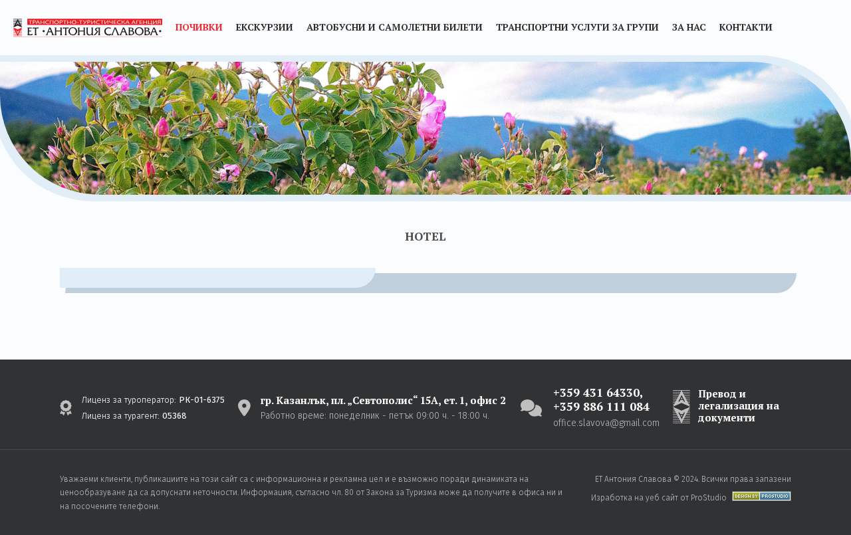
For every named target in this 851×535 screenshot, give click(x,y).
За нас (689, 27)
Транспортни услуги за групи (577, 27)
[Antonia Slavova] (87, 28)
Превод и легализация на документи (738, 405)
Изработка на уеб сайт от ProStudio (659, 497)
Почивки (199, 27)
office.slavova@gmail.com (606, 423)
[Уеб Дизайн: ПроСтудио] (759, 497)
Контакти (746, 27)
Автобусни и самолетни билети (394, 27)
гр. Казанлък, (383, 400)
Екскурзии (264, 27)
